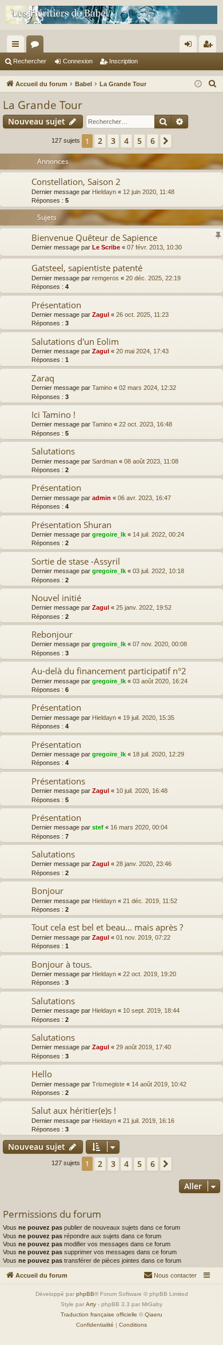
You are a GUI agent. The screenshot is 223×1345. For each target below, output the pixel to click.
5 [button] (139, 140)
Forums (37, 46)
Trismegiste (108, 1084)
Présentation (56, 305)
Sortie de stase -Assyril (75, 561)
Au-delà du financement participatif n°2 (108, 670)
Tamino (102, 387)
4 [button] (126, 140)
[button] (166, 141)
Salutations (53, 451)
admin (101, 497)
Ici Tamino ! (53, 414)
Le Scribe (106, 247)
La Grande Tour (42, 105)
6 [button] (152, 140)
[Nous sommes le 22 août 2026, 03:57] (198, 84)
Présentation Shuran (71, 524)
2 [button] (100, 140)
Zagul (100, 314)
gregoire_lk (109, 534)
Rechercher (29, 61)
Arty (91, 1304)
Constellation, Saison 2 (76, 181)
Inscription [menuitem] (210, 46)
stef (97, 827)
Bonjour (47, 890)
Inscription (123, 61)
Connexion (78, 61)
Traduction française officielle (99, 1314)
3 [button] (113, 140)
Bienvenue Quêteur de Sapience (94, 237)
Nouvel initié (56, 597)
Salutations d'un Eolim (75, 341)
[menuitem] (213, 84)
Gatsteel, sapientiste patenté (86, 267)
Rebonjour (52, 634)
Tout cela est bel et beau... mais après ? (107, 927)
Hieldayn (104, 191)
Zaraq (42, 378)
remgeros (105, 278)
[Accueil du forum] (111, 15)
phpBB (85, 1294)
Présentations (58, 781)
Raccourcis (17, 46)
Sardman (104, 461)
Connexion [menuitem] (190, 46)
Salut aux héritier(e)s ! (73, 1110)
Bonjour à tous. (61, 964)
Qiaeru (153, 1314)
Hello (41, 1074)
